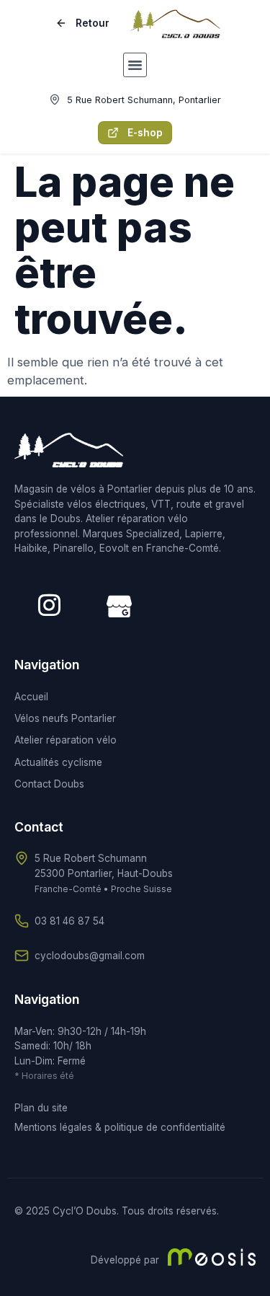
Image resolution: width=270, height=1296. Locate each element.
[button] (135, 65)
